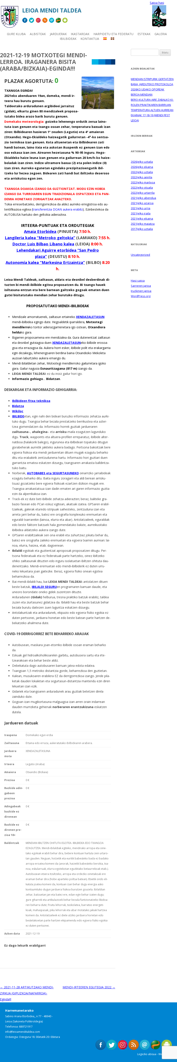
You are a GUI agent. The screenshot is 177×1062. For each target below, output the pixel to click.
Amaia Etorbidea (40, 231)
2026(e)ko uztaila (142, 162)
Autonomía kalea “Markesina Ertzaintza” (45, 262)
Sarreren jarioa (141, 286)
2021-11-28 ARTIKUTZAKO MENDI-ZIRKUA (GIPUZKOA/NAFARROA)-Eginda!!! (27, 993)
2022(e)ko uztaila (142, 172)
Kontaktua (90, 39)
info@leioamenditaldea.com (22, 1032)
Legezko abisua (146, 1054)
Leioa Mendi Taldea (51, 10)
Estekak (143, 34)
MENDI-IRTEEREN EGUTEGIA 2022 (89, 987)
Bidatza (18, 406)
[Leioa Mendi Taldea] (9, 18)
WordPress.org (140, 296)
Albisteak (38, 34)
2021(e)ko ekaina (142, 218)
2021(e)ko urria (140, 208)
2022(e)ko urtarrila (143, 193)
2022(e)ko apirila (141, 177)
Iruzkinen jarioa (141, 291)
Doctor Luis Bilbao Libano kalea (43, 244)
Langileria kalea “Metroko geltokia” (40, 237)
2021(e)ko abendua (143, 198)
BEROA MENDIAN (141, 94)
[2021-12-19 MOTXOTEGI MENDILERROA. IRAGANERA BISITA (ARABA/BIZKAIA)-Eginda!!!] (98, 108)
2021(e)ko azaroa (142, 203)
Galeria (161, 34)
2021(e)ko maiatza (143, 224)
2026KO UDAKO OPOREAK (147, 89)
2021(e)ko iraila (140, 213)
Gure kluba (16, 34)
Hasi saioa (138, 280)
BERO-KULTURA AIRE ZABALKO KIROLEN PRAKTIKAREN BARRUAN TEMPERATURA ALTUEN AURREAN (152, 105)
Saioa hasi (157, 3)
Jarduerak (58, 34)
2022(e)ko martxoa (143, 182)
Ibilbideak (68, 39)
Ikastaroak (80, 34)
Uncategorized (140, 255)
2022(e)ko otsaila (142, 187)
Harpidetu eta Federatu (113, 34)
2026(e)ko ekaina (142, 167)
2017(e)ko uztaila (142, 229)
